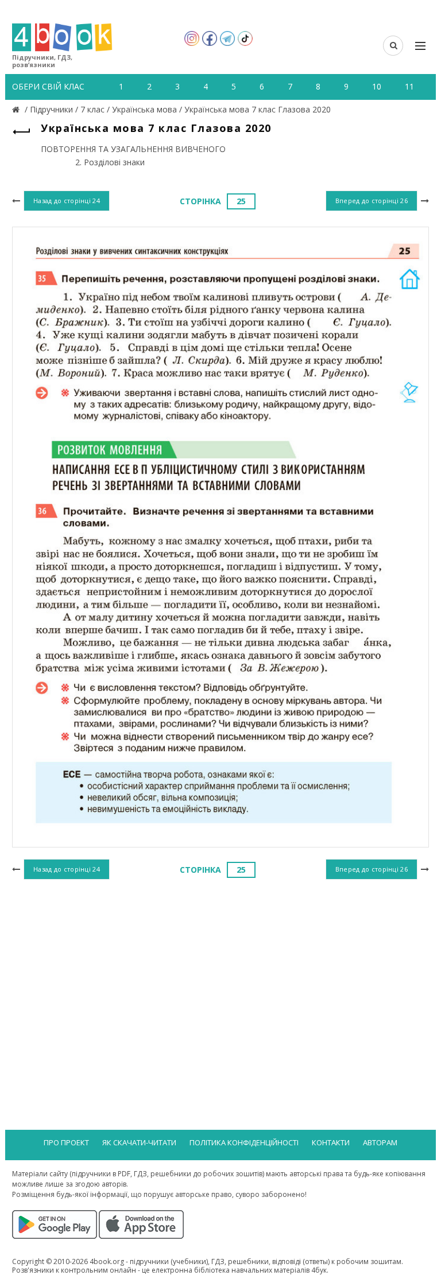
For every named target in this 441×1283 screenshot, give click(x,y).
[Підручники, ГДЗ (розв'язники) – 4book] (17, 109)
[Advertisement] (220, 976)
